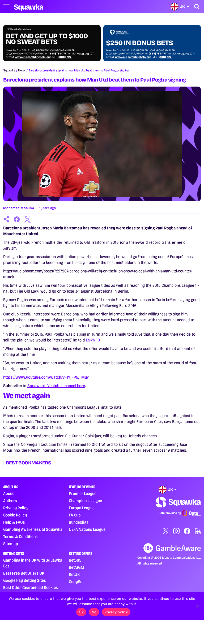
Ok (81, 612)
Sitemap (10, 543)
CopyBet (76, 581)
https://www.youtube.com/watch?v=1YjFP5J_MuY (46, 377)
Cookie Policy (15, 515)
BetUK (74, 574)
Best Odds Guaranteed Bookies (30, 587)
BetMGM (76, 567)
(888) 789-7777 (58, 53)
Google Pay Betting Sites (24, 580)
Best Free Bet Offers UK (23, 573)
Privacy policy (116, 612)
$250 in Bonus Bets (139, 43)
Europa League (82, 507)
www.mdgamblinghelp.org (33, 57)
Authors (10, 500)
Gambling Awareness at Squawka (32, 529)
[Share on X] (27, 219)
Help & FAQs (14, 522)
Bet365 (75, 560)
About (8, 493)
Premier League (82, 493)
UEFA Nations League (87, 529)
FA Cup (75, 515)
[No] (197, 606)
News (22, 70)
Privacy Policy (15, 507)
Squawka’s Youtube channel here (56, 385)
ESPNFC (93, 340)
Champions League (85, 500)
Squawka (9, 70)
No (94, 612)
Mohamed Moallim (18, 208)
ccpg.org (83, 53)
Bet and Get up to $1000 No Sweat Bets (47, 39)
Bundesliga (78, 522)
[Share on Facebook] (17, 219)
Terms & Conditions (20, 536)
